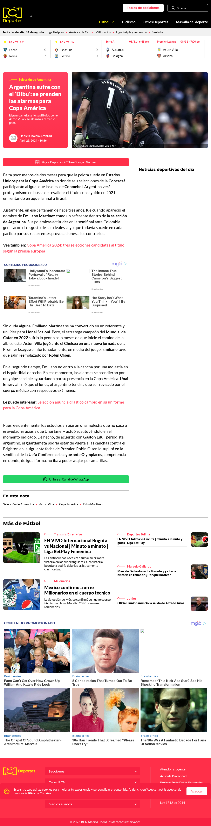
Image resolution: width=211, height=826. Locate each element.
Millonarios (103, 32)
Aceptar (197, 791)
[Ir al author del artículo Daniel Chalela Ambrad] (13, 138)
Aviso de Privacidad (173, 776)
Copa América (68, 504)
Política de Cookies (38, 793)
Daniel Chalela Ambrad (36, 136)
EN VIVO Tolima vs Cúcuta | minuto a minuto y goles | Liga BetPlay (149, 540)
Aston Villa (46, 504)
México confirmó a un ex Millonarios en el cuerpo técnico (77, 590)
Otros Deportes (155, 22)
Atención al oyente (172, 769)
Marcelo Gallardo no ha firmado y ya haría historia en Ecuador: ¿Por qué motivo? (146, 573)
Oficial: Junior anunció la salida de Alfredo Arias (150, 603)
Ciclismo (129, 22)
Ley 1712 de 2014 (172, 802)
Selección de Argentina (18, 504)
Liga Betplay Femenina (131, 32)
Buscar (181, 8)
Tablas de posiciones (143, 8)
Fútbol (104, 22)
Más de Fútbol (21, 523)
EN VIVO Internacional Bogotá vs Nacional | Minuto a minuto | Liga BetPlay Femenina (76, 546)
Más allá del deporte (192, 22)
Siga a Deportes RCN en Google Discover (69, 162)
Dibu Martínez (93, 504)
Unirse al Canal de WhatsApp (69, 479)
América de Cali (79, 32)
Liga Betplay (55, 32)
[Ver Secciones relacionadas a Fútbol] (112, 22)
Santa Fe (157, 32)
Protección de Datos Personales (181, 782)
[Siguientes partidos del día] (205, 49)
